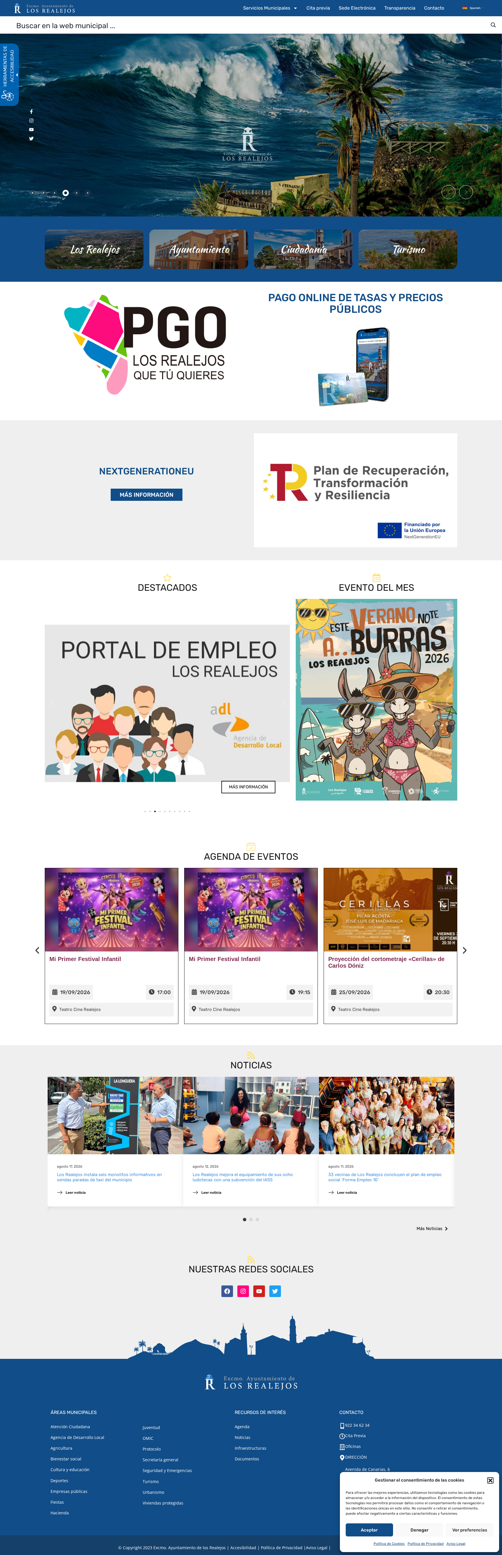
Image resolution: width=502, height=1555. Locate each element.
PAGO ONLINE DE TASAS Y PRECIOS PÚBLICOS (355, 303)
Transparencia (399, 8)
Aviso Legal (456, 1544)
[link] (167, 703)
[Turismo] (407, 249)
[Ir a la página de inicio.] (44, 8)
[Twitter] (275, 1291)
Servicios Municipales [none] (266, 8)
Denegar (419, 1530)
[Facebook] (227, 1291)
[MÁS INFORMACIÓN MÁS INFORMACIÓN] (355, 490)
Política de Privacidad (426, 1544)
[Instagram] (243, 1291)
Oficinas (353, 1446)
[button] (490, 1480)
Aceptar (369, 1530)
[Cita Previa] (342, 1436)
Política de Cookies (389, 1544)
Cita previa (318, 8)
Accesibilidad (243, 1547)
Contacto (434, 8)
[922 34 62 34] (342, 1426)
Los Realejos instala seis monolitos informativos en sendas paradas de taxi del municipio (109, 1177)
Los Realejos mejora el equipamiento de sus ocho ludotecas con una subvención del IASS (243, 1177)
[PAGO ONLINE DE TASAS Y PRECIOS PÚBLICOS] (355, 365)
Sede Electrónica (357, 8)
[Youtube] (259, 1291)
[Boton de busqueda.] (493, 25)
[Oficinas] (342, 1447)
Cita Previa (355, 1435)
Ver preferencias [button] (469, 1530)
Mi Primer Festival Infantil (85, 959)
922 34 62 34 (357, 1425)
